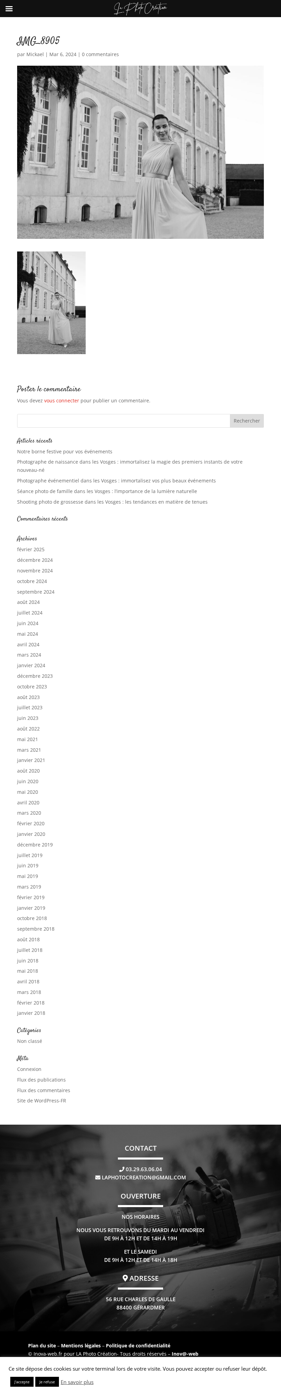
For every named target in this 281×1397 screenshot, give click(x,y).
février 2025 (31, 549)
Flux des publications (41, 1079)
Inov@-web (185, 1353)
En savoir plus (77, 1382)
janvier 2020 (31, 834)
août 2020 (28, 770)
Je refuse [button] (47, 1381)
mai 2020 (27, 792)
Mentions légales (81, 1345)
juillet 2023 (29, 707)
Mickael (35, 54)
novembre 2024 (35, 570)
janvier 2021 (31, 760)
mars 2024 (29, 654)
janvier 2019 (31, 908)
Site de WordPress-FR (41, 1100)
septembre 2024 (35, 591)
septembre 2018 (35, 929)
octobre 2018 (32, 918)
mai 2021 (27, 739)
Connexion (29, 1069)
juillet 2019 (29, 855)
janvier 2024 (31, 665)
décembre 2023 (35, 676)
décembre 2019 (35, 844)
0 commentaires (100, 54)
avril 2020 (28, 802)
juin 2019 (27, 865)
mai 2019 (27, 876)
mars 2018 (29, 992)
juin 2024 (27, 623)
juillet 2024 (29, 612)
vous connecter (61, 400)
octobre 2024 (32, 581)
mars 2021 (29, 750)
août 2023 (28, 697)
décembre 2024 (35, 560)
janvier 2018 (31, 1013)
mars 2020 (29, 813)
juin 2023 (27, 718)
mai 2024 (27, 634)
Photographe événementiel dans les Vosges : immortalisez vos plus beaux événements (116, 480)
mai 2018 (27, 971)
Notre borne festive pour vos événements (64, 451)
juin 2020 (27, 781)
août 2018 (28, 939)
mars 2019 (29, 886)
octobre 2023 (32, 686)
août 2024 (28, 602)
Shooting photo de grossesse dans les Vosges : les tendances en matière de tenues (112, 502)
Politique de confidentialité (138, 1345)
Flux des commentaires (43, 1090)
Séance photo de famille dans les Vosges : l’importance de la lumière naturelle (107, 491)
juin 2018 (27, 960)
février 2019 (31, 897)
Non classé (29, 1041)
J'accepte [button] (21, 1381)
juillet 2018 (29, 950)
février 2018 (31, 1002)
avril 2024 (28, 644)
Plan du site (42, 1345)
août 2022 (28, 728)
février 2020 (31, 823)
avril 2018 (28, 981)
